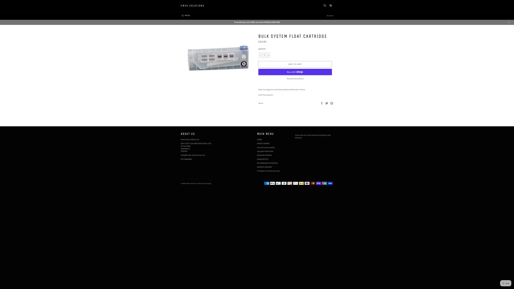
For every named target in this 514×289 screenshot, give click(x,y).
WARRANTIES (262, 159)
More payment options (295, 78)
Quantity (262, 49)
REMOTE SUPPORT (264, 167)
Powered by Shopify (204, 183)
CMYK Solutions (193, 5)
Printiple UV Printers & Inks (268, 171)
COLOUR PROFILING (265, 151)
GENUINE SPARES (264, 155)
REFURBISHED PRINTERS (267, 163)
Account (330, 16)
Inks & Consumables (266, 147)
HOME (259, 139)
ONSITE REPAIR (263, 143)
